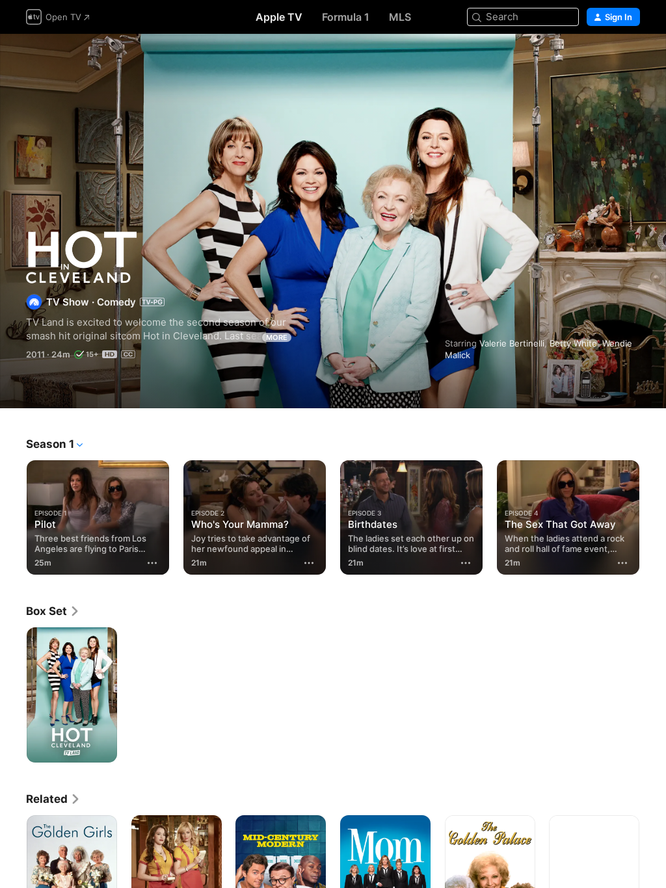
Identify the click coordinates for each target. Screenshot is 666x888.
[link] (53, 611)
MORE (276, 337)
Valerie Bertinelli (511, 343)
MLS (400, 16)
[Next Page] (653, 515)
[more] (152, 563)
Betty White (573, 343)
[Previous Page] (13, 515)
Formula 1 (345, 16)
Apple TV (279, 16)
